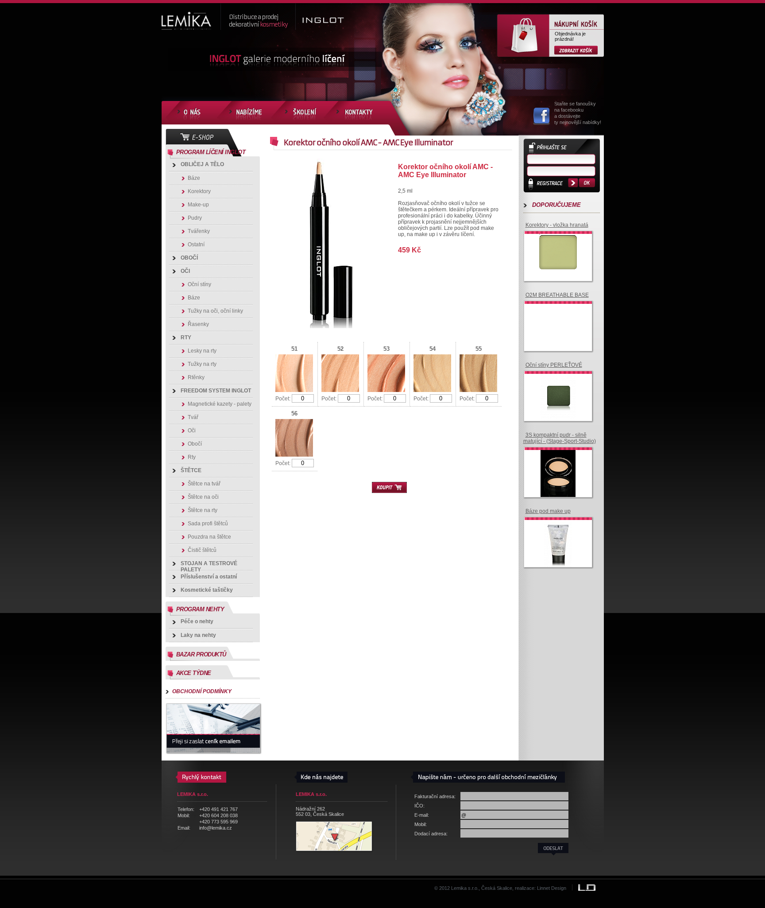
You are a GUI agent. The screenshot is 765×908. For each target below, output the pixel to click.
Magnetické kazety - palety (219, 404)
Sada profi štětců (208, 523)
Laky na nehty (198, 635)
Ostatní (196, 244)
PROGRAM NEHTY (200, 609)
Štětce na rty (202, 510)
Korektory (199, 191)
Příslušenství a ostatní (209, 577)
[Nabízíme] (247, 112)
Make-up (198, 205)
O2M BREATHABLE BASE (557, 295)
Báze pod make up (548, 511)
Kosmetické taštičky (207, 590)
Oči (192, 430)
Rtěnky (196, 377)
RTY (186, 337)
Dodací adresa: (431, 833)
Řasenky (198, 324)
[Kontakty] (359, 112)
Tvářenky (199, 231)
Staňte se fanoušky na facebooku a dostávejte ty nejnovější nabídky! (577, 113)
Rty (192, 457)
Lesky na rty (202, 351)
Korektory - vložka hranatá (556, 225)
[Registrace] (549, 184)
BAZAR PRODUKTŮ (201, 654)
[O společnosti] (191, 112)
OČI (185, 271)
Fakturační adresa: (435, 796)
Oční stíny (199, 284)
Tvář (193, 417)
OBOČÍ (189, 258)
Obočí (195, 444)
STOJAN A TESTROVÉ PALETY (209, 565)
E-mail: (421, 815)
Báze (194, 178)
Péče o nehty (197, 621)
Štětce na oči (203, 497)
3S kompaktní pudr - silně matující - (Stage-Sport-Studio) (559, 438)
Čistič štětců (202, 550)
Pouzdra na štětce (209, 537)
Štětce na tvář (204, 484)
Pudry (195, 218)
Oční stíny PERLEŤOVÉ (553, 365)
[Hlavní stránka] (191, 17)
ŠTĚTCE (191, 470)
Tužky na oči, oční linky (215, 311)
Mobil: (420, 824)
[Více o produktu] (558, 270)
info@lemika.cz (215, 827)
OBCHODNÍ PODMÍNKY (202, 691)
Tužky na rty (202, 364)
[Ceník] (214, 728)
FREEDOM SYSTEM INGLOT (216, 391)
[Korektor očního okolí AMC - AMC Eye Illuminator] (331, 326)
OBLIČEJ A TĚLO (202, 164)
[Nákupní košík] (576, 50)
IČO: (419, 805)
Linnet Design (551, 888)
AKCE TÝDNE (193, 673)
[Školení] (301, 112)
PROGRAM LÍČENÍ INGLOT (211, 152)
